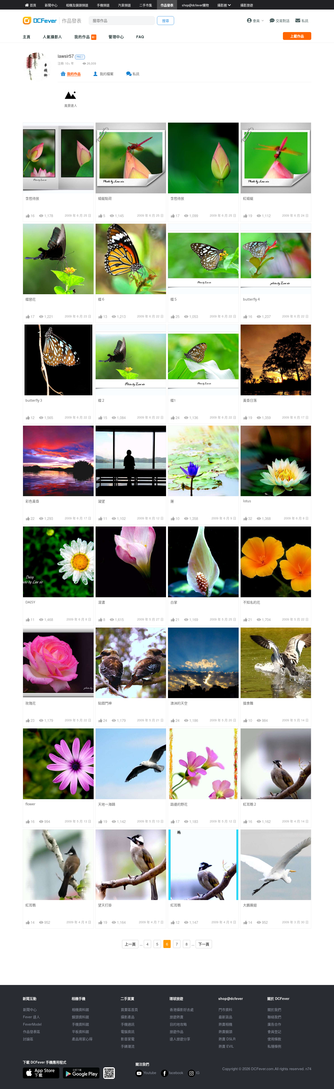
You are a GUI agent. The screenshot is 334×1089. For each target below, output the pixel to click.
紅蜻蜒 (248, 198)
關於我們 (274, 1009)
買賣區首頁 (129, 1009)
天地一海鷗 (106, 804)
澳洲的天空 (179, 703)
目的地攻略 (178, 1024)
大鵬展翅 (250, 905)
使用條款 (274, 1038)
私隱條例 (274, 1046)
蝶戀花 (30, 299)
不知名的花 (251, 602)
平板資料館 (80, 1031)
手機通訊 (127, 1024)
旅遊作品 (176, 1031)
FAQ (140, 36)
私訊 (136, 73)
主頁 (27, 36)
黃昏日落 (250, 400)
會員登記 (274, 1031)
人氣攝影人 (52, 36)
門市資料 (225, 1009)
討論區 (28, 1038)
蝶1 (173, 400)
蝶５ (173, 299)
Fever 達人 (31, 1016)
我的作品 (84, 36)
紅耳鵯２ (250, 804)
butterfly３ (34, 400)
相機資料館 (80, 1009)
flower (30, 804)
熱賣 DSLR (227, 1038)
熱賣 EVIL (226, 1046)
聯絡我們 (274, 1016)
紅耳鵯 (30, 905)
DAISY (30, 602)
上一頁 (130, 944)
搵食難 (248, 703)
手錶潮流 (127, 1046)
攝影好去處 (182, 1009)
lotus (247, 501)
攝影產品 (127, 1016)
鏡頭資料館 (80, 1016)
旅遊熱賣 (176, 1016)
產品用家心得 (82, 1038)
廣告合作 (274, 1024)
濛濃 (101, 602)
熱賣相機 (225, 1024)
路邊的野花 (179, 804)
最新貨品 (225, 1016)
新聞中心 (30, 1009)
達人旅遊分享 (180, 1038)
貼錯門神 (105, 703)
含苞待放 (32, 198)
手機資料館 (80, 1024)
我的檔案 (106, 73)
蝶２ (101, 400)
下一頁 (203, 944)
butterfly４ (251, 299)
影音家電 (127, 1038)
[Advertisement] (167, 974)
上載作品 (297, 36)
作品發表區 (31, 1031)
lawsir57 (66, 56)
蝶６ (101, 299)
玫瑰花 (30, 703)
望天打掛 (105, 905)
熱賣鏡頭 (225, 1031)
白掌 (173, 602)
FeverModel (32, 1024)
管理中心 (116, 36)
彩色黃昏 (32, 501)
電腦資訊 (127, 1031)
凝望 (101, 501)
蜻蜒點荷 (105, 198)
